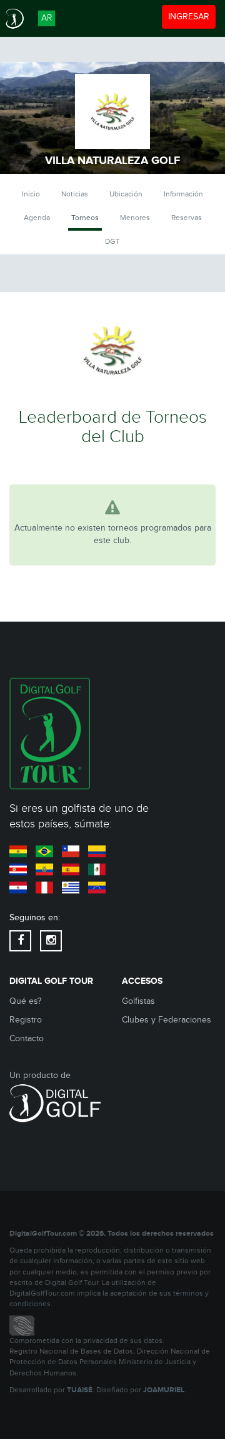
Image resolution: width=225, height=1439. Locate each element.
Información (183, 194)
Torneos (85, 217)
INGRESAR (192, 16)
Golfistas (138, 1001)
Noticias (74, 194)
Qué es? (25, 1001)
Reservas (186, 217)
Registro (25, 1020)
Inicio (31, 194)
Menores (135, 217)
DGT (112, 241)
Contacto (26, 1039)
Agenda (37, 217)
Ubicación (125, 194)
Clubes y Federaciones (166, 1020)
